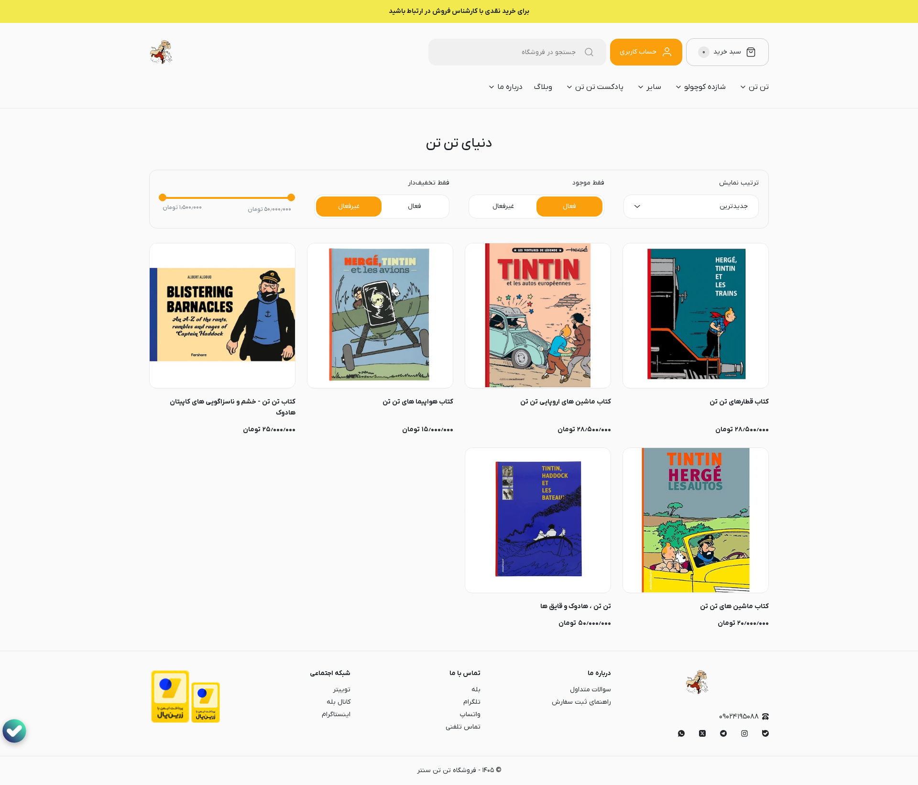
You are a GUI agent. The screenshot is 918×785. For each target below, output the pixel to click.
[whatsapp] (681, 733)
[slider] (162, 197)
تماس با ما (465, 673)
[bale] (765, 733)
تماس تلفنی (463, 726)
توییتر (341, 689)
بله (476, 689)
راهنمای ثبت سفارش (581, 702)
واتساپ (470, 714)
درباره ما (599, 673)
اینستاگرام (336, 714)
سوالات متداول (590, 689)
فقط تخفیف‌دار (428, 183)
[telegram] (723, 733)
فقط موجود (588, 183)
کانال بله (338, 702)
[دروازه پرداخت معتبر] (205, 721)
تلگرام (472, 702)
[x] (702, 733)
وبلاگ (543, 87)
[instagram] (744, 733)
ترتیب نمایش (739, 183)
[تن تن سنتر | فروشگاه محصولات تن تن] (161, 52)
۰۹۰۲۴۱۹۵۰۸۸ (739, 716)
